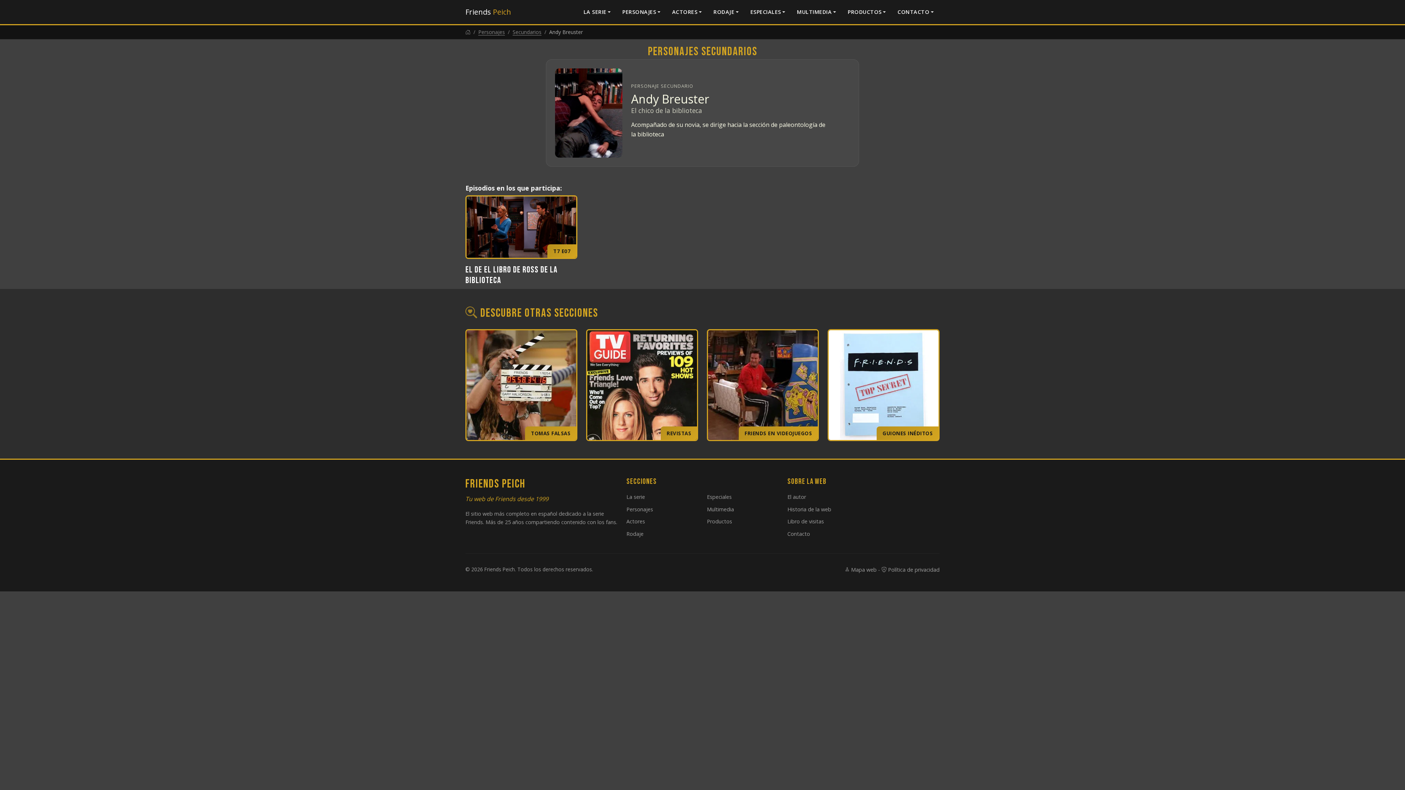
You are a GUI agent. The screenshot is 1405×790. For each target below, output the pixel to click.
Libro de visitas (805, 521)
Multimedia (814, 11)
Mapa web (863, 569)
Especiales (765, 11)
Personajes (639, 11)
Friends (488, 12)
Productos (865, 11)
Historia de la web (809, 509)
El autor (796, 496)
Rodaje (723, 11)
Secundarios (527, 32)
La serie (595, 11)
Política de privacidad (913, 569)
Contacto (913, 11)
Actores (685, 11)
